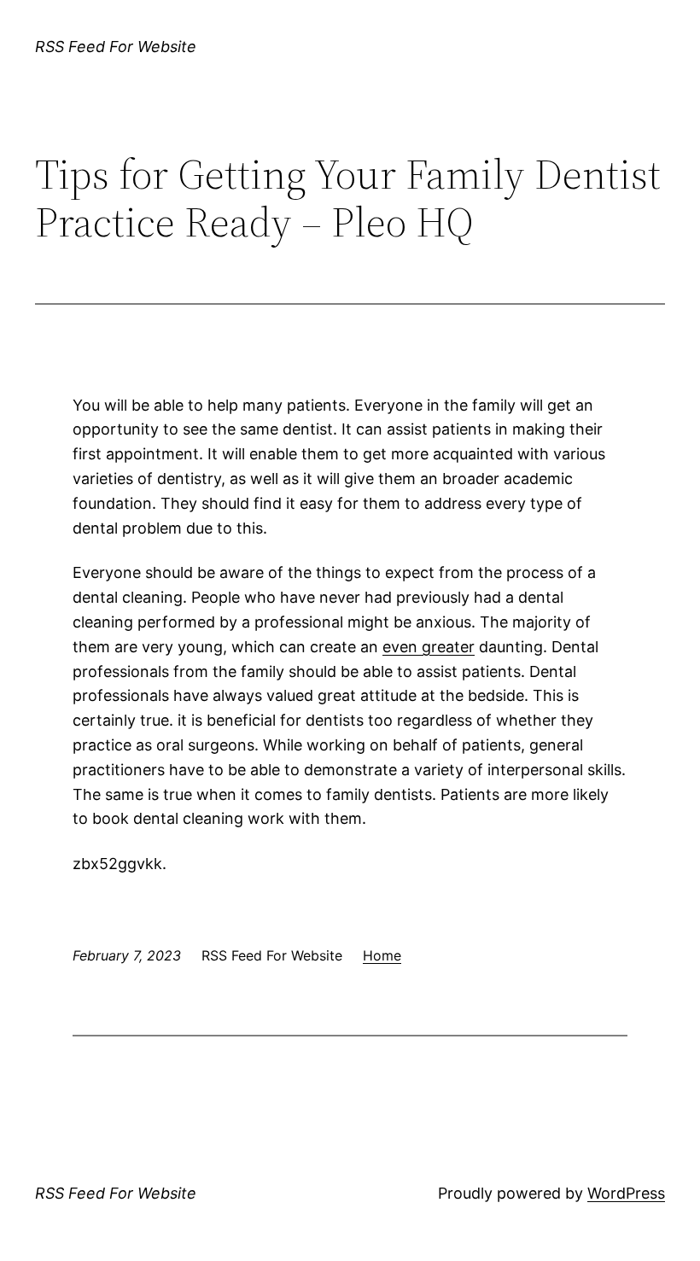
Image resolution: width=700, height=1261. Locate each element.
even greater (428, 647)
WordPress (626, 1193)
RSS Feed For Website (115, 46)
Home (382, 955)
